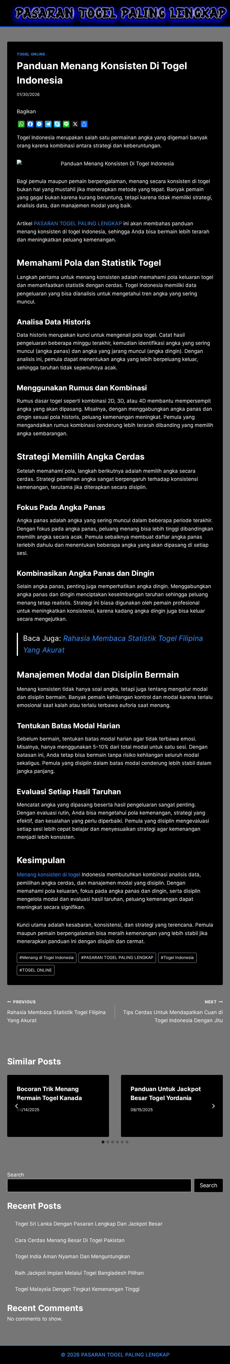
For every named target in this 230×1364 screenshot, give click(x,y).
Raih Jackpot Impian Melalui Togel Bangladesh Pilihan (79, 1273)
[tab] (103, 1142)
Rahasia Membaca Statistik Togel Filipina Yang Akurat (56, 1011)
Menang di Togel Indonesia (46, 957)
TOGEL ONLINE (31, 54)
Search (15, 1175)
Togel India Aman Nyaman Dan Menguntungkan (72, 1256)
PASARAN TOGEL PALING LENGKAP (117, 957)
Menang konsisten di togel (48, 874)
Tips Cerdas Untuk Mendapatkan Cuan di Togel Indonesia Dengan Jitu (173, 1011)
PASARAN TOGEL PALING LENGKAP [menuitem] (78, 223)
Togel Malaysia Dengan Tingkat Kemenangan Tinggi (77, 1289)
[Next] (213, 1106)
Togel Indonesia (177, 957)
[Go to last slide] (17, 1106)
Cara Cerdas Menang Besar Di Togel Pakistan (70, 1240)
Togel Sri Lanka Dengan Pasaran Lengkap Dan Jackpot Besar (88, 1224)
